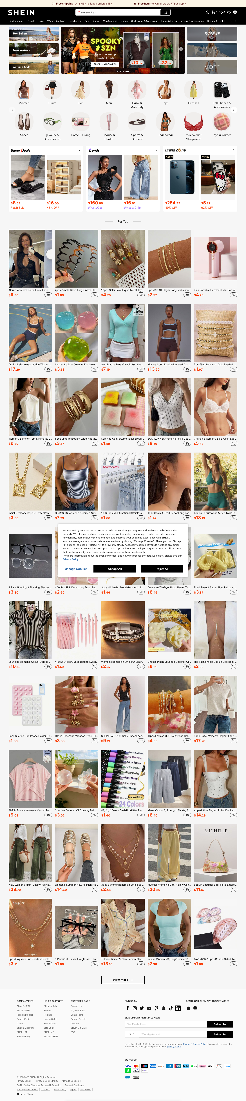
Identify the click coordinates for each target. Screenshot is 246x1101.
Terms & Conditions (74, 1085)
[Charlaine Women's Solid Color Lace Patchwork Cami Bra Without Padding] (215, 407)
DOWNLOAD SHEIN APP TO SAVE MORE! (207, 1001)
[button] (229, 12)
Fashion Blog (23, 1036)
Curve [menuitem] (96, 20)
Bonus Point (77, 1015)
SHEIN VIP (49, 1032)
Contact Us (76, 1006)
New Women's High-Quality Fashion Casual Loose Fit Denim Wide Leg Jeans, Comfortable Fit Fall (30, 884)
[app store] (188, 1010)
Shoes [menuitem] (124, 20)
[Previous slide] (65, 49)
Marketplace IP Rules (27, 1089)
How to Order (50, 1019)
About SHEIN (23, 1006)
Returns (48, 1010)
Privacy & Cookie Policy (194, 1044)
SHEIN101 (22, 1032)
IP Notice (45, 1089)
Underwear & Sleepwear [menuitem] (144, 20)
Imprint (73, 1089)
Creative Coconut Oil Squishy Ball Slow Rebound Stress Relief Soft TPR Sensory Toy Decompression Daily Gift (76, 810)
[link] (61, 3)
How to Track (50, 1023)
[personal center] (207, 12)
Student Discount (25, 1028)
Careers (21, 1023)
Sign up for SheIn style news (142, 1018)
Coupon (75, 1023)
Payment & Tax (78, 1010)
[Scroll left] (231, 21)
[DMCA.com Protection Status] (136, 1077)
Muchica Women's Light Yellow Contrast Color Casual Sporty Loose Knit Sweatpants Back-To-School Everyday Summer (169, 884)
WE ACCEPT (131, 1060)
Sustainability (23, 1010)
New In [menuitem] (31, 20)
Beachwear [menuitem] (75, 20)
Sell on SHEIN (51, 1036)
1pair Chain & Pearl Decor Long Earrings (169, 513)
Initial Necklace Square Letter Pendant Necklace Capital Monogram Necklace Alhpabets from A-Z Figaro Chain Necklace (30, 513)
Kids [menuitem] (87, 20)
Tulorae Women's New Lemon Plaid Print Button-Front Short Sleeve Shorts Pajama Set (123, 959)
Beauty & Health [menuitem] (216, 20)
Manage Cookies (70, 1081)
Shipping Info (50, 1006)
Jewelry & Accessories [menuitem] (191, 20)
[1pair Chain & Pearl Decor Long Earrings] (169, 482)
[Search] (165, 12)
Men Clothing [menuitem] (110, 20)
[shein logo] (21, 12)
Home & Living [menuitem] (169, 20)
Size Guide (49, 1028)
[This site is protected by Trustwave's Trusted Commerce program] (127, 1077)
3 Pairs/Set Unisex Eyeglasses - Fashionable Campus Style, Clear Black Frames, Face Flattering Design (76, 959)
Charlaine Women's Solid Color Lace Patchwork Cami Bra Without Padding (215, 438)
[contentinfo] (179, 1068)
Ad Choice (85, 1089)
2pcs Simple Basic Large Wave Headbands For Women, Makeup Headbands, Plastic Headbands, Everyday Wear (76, 290)
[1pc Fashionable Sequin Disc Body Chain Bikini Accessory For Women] (215, 630)
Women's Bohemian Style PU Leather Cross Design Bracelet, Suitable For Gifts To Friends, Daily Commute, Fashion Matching (123, 661)
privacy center (174, 1046)
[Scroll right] (235, 21)
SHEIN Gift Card (79, 1028)
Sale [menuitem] (41, 20)
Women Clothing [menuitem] (56, 20)
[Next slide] (181, 49)
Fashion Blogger (25, 1015)
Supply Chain (23, 1019)
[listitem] (30, 264)
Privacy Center (24, 1081)
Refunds (48, 1015)
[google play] (195, 1010)
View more (121, 979)
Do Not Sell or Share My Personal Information (39, 1085)
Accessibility (60, 1089)
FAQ (73, 1032)
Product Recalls (78, 1019)
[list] (153, 1008)
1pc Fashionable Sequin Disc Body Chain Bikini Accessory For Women (215, 661)
